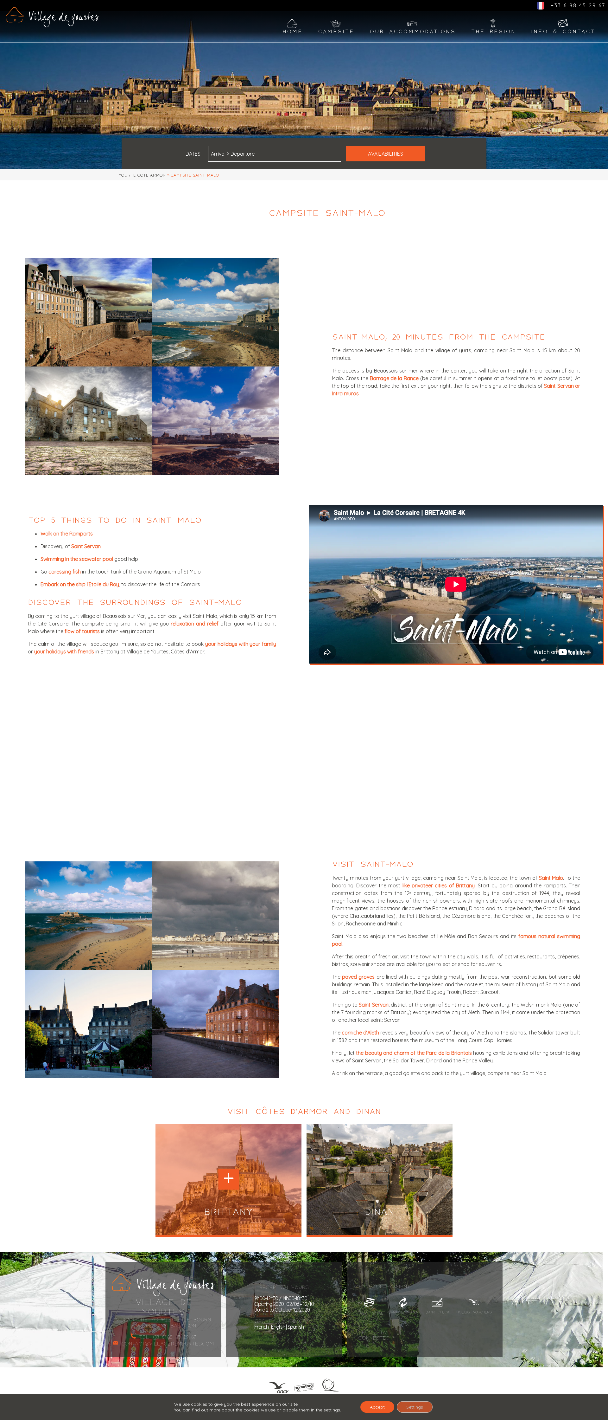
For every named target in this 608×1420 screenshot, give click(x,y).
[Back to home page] (52, 17)
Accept (377, 1407)
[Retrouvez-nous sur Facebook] (421, 1335)
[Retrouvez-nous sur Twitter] (472, 1335)
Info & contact (563, 31)
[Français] (540, 7)
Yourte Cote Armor (142, 175)
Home (292, 31)
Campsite (336, 31)
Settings (414, 1407)
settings (332, 1410)
